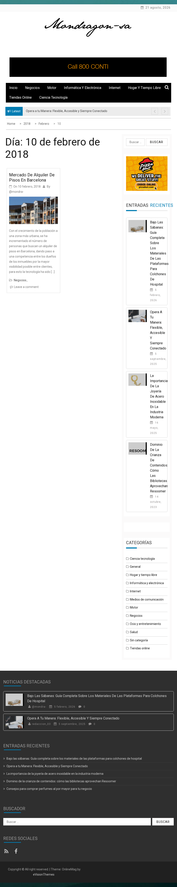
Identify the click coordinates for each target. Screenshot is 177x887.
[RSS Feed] (7, 852)
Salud (134, 632)
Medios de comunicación (147, 599)
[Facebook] (17, 852)
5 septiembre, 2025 (158, 359)
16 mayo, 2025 (154, 428)
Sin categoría (139, 640)
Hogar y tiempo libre (144, 88)
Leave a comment (26, 287)
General (135, 566)
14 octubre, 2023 (155, 502)
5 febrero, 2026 (155, 295)
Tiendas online (20, 97)
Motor (51, 88)
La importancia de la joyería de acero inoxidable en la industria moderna (159, 396)
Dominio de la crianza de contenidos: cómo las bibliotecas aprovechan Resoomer (61, 781)
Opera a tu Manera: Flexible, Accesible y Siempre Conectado (73, 718)
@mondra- (16, 191)
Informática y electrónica (82, 88)
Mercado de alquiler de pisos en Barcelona (32, 177)
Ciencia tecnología (53, 97)
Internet (114, 88)
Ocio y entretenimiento (145, 624)
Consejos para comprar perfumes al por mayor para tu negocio (49, 789)
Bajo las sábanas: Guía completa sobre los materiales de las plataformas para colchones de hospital (159, 253)
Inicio (13, 88)
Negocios (32, 88)
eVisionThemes (43, 874)
